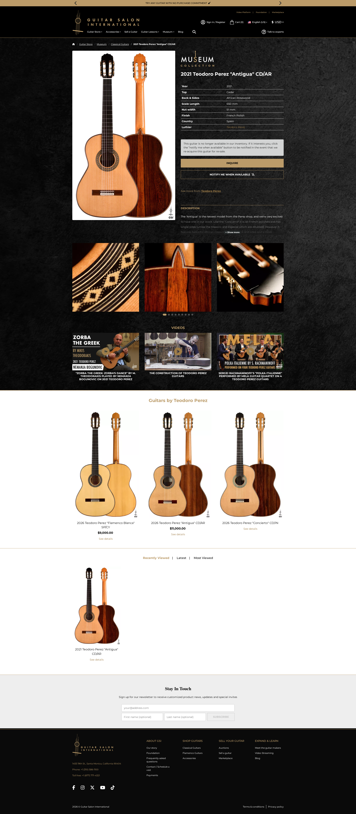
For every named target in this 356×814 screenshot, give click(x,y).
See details (106, 538)
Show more (233, 232)
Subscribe (221, 716)
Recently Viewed (156, 558)
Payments (152, 775)
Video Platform (243, 12)
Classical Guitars (120, 44)
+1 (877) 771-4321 (91, 775)
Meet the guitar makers (268, 747)
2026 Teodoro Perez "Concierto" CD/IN (250, 523)
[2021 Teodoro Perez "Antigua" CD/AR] (123, 135)
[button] (236, 22)
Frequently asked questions (156, 760)
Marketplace (278, 12)
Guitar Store (86, 44)
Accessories (189, 758)
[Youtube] (102, 787)
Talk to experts (275, 31)
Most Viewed (203, 558)
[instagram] (83, 787)
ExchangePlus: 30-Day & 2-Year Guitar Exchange (179, 3)
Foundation (261, 12)
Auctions (224, 747)
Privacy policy (276, 806)
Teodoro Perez (236, 127)
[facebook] (73, 787)
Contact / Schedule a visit (157, 768)
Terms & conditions (253, 806)
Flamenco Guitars (192, 753)
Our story (151, 747)
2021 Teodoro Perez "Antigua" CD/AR (96, 652)
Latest (181, 558)
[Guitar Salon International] (77, 22)
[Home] (73, 44)
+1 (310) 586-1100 (89, 769)
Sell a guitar (225, 753)
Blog (257, 758)
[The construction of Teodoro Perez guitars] (178, 351)
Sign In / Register (216, 22)
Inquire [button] (232, 163)
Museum (102, 44)
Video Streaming (264, 753)
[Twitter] (92, 787)
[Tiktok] (113, 787)
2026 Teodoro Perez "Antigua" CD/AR (178, 523)
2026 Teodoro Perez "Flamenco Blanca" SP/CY (106, 525)
